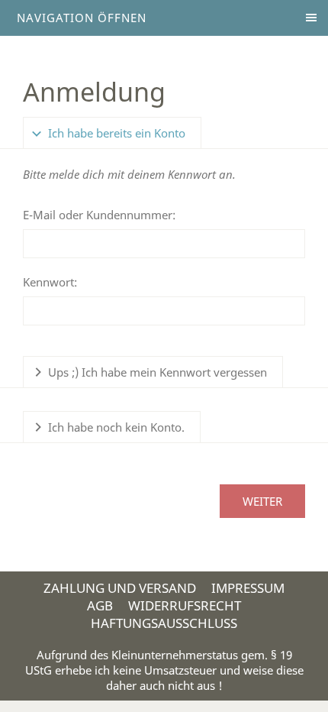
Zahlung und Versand (119, 588)
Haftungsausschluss (164, 623)
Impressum (248, 588)
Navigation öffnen (81, 17)
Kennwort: (50, 282)
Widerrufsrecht (184, 605)
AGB (100, 605)
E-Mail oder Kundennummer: (99, 214)
